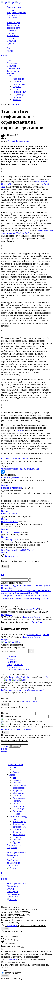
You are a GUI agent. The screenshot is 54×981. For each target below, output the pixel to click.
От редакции (19, 94)
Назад (5, 746)
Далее (5, 928)
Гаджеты (11, 38)
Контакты (12, 662)
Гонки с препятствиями (18, 669)
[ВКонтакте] (3, 472)
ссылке (19, 430)
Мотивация (18, 79)
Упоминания (13, 855)
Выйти (13, 868)
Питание (11, 30)
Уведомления (13, 863)
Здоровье (11, 33)
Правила (11, 659)
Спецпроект (19, 97)
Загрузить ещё (11, 556)
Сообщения (12, 860)
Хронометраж (14, 15)
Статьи (10, 10)
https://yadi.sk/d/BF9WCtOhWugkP (17, 550)
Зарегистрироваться (18, 690)
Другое (10, 43)
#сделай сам (17, 469)
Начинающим (13, 22)
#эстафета (6, 469)
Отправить (14, 746)
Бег (8, 48)
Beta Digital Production (20, 677)
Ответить (5, 485)
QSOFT (46, 677)
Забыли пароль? (36, 690)
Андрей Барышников (18, 141)
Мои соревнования (16, 852)
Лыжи (10, 51)
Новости (17, 99)
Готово (5, 732)
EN (2, 574)
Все (9, 60)
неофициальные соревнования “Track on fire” (27, 231)
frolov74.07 (32, 609)
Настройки (12, 865)
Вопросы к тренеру (16, 12)
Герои (15, 89)
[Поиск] (29, 580)
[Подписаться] (31, 651)
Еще (11, 76)
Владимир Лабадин (33, 617)
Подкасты (12, 17)
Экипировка (13, 35)
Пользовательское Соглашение (16, 729)
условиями (12, 925)
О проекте (12, 656)
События (11, 40)
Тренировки (13, 25)
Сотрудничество (15, 664)
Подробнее (6, 614)
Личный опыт (19, 92)
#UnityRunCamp (31, 469)
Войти (4, 55)
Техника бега (13, 28)
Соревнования (14, 7)
